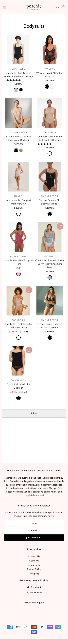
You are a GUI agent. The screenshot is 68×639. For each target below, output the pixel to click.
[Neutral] (18, 337)
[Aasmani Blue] (49, 277)
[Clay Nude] (49, 153)
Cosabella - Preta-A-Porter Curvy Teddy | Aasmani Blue (49, 264)
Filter (34, 413)
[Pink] (18, 274)
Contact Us (34, 556)
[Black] (21, 89)
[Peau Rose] (21, 150)
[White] (52, 86)
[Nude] (16, 89)
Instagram (36, 592)
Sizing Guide (34, 564)
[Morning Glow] (18, 213)
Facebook (35, 587)
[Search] (57, 7)
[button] (13, 80)
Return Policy (34, 569)
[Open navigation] (4, 7)
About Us (34, 560)
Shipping (34, 573)
